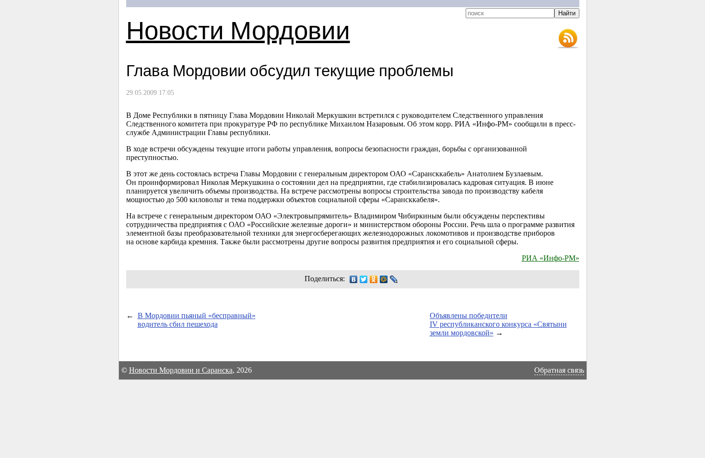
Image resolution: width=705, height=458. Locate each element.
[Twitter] (364, 279)
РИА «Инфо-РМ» (550, 258)
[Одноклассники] (374, 279)
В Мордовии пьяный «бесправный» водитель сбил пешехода (197, 319)
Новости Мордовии (238, 29)
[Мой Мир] (384, 279)
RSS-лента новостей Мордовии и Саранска (567, 38)
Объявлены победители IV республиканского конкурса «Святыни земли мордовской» (498, 324)
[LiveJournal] (394, 279)
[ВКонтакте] (354, 279)
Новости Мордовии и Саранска (181, 370)
